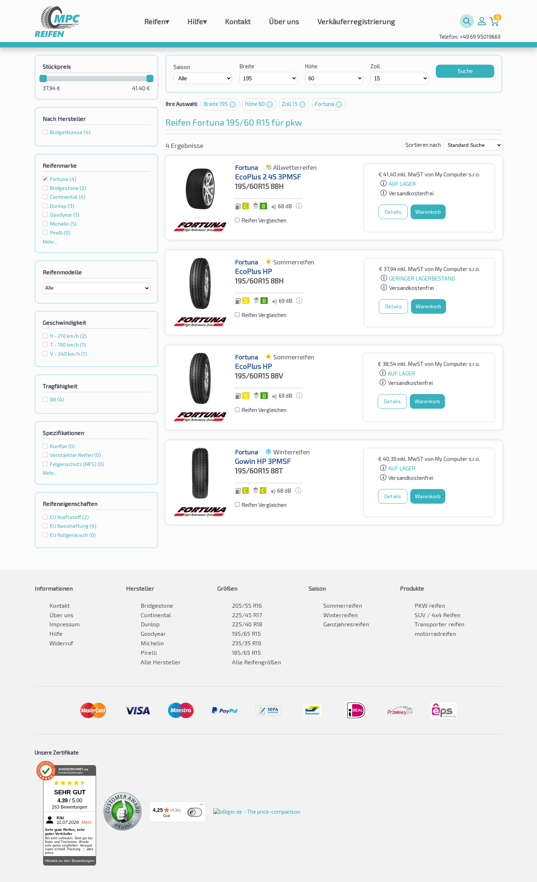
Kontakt (238, 21)
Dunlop (150, 624)
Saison (182, 67)
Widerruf (61, 642)
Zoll (375, 66)
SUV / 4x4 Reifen (437, 614)
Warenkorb (428, 212)
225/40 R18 (247, 624)
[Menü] (201, 806)
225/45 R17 (247, 614)
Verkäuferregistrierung (356, 21)
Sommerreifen (342, 605)
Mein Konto (482, 21)
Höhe (311, 66)
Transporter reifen (439, 624)
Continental (156, 614)
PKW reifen (430, 605)
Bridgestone (157, 605)
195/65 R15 (246, 633)
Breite (246, 66)
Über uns (284, 21)
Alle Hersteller (161, 661)
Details (393, 212)
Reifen (156, 21)
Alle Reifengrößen (256, 661)
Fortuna (63, 179)
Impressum (64, 624)
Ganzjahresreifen (346, 624)
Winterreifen (340, 614)
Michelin (152, 642)
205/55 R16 (247, 605)
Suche (465, 71)
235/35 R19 (246, 642)
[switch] (194, 812)
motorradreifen (435, 633)
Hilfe (197, 21)
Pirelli (149, 652)
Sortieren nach (423, 144)
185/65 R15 (246, 652)
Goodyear (153, 633)
